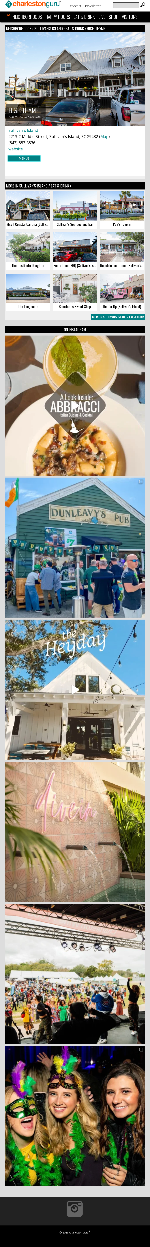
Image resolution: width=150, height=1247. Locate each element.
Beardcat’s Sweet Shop (75, 306)
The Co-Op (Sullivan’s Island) (121, 306)
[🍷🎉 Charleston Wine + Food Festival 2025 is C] (75, 974)
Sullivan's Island (49, 28)
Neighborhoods (27, 16)
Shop (113, 16)
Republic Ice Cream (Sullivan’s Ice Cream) (122, 265)
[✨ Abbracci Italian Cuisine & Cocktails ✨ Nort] (75, 406)
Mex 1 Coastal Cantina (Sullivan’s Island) (28, 224)
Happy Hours (57, 16)
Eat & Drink (84, 16)
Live (101, 16)
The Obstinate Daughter (28, 265)
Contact (75, 6)
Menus (24, 158)
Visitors (130, 16)
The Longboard (28, 306)
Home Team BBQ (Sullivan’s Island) (75, 265)
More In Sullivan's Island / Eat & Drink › (38, 186)
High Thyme (96, 28)
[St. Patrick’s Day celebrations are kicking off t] (75, 548)
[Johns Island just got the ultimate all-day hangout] (75, 690)
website (15, 149)
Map (104, 136)
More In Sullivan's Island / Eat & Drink (118, 317)
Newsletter (93, 6)
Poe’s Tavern (122, 224)
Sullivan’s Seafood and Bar (75, 224)
